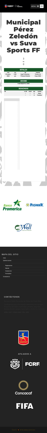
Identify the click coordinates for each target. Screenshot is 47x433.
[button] (33, 6)
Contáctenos (6, 276)
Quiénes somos (7, 260)
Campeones (8, 271)
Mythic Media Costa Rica (27, 430)
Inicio (4, 258)
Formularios (8, 273)
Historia (7, 268)
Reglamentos (8, 265)
